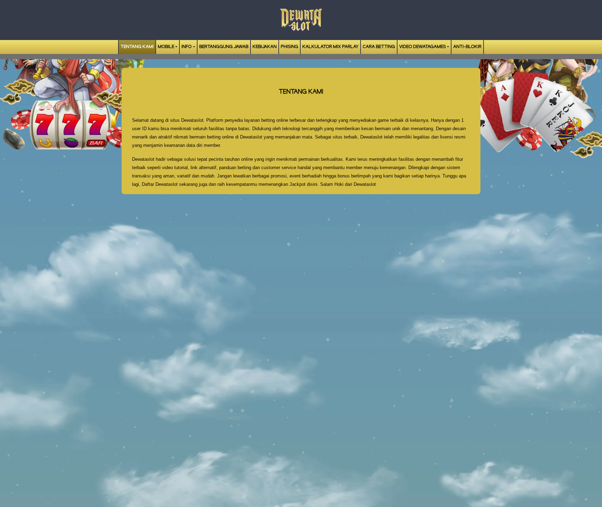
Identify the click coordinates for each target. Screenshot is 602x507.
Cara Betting (379, 46)
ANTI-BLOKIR (467, 46)
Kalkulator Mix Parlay (330, 46)
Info (187, 46)
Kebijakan (265, 46)
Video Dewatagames (422, 46)
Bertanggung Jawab (223, 46)
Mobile (166, 46)
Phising (289, 46)
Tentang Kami (137, 46)
